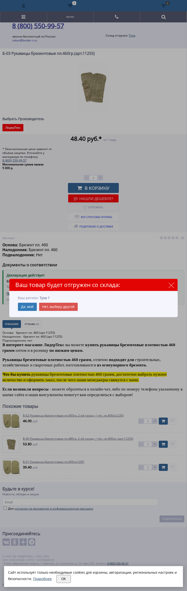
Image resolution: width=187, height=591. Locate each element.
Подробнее (42, 578)
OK (63, 579)
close (171, 285)
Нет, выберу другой (58, 307)
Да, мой (27, 307)
